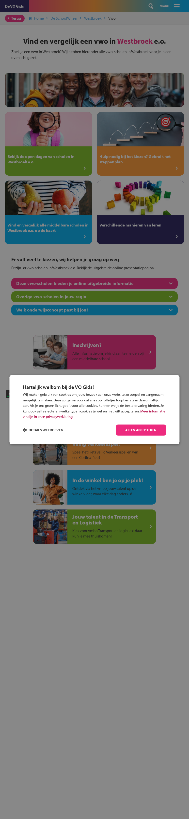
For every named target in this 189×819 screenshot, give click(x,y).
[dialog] (94, 409)
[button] (43, 430)
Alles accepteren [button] (141, 430)
